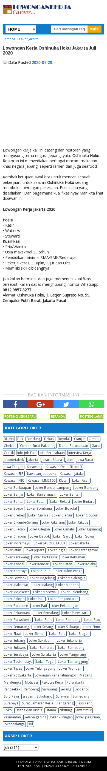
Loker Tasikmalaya (18, 661)
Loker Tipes (13, 668)
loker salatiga (14, 724)
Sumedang (81, 696)
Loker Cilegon (39, 529)
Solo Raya (11, 696)
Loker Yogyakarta (17, 675)
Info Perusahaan (52, 452)
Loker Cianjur (62, 515)
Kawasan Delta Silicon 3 (64, 466)
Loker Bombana (39, 508)
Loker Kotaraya (15, 571)
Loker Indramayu (17, 543)
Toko (8, 710)
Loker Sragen (79, 633)
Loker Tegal (45, 661)
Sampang (49, 689)
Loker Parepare (16, 605)
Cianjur (79, 438)
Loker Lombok (15, 578)
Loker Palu (36, 598)
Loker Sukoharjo (69, 640)
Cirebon (10, 445)
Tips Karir (84, 703)
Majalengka (12, 682)
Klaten (64, 480)
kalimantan (12, 717)
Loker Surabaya (16, 654)
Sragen (27, 696)
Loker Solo (57, 633)
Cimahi (94, 438)
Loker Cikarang (53, 522)
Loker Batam (37, 501)
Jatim (69, 459)
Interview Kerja (79, 452)
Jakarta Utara (52, 459)
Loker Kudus (40, 571)
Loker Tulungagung (40, 668)
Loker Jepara (34, 550)
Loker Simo (91, 626)
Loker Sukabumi (41, 640)
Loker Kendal (14, 564)
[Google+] (41, 404)
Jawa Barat (85, 459)
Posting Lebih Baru (20, 416)
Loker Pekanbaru (17, 612)
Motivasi (31, 682)
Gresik (9, 452)
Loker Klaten (62, 564)
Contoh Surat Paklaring (37, 445)
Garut (96, 445)
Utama (51, 710)
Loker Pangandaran (63, 598)
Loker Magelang (42, 578)
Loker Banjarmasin (41, 494)
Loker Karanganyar (83, 550)
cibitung (66, 710)
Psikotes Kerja (52, 682)
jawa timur (83, 710)
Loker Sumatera (42, 647)
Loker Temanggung (73, 661)
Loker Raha (43, 619)
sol (30, 724)
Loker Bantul (13, 501)
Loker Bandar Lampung (53, 487)
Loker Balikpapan (17, 487)
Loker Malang (42, 584)
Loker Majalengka (71, 578)
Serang (65, 689)
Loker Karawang (16, 557)
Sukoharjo (44, 696)
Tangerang (65, 703)
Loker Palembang (74, 592)
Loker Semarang (16, 626)
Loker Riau (92, 619)
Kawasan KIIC (14, 480)
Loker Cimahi (64, 529)
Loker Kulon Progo (68, 571)
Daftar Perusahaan (73, 445)
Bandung (34, 438)
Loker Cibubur (87, 515)
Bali (20, 438)
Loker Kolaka (86, 564)
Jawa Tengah (13, 466)
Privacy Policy (56, 766)
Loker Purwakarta (75, 612)
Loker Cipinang (89, 529)
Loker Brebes (14, 515)
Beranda (58, 416)
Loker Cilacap (14, 529)
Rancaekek (12, 689)
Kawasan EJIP (14, 473)
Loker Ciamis (38, 515)
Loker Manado (67, 584)
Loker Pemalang (46, 612)
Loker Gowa (84, 536)
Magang (86, 675)
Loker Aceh (80, 480)
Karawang (34, 466)
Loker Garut (62, 536)
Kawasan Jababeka (41, 473)
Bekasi (49, 438)
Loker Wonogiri (71, 668)
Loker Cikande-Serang (21, 522)
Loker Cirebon (15, 536)
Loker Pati (39, 605)
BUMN (9, 438)
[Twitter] (66, 404)
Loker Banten (70, 494)
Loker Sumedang (71, 647)
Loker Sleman (35, 633)
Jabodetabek (14, 459)
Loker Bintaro (84, 501)
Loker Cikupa (78, 522)
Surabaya (11, 703)
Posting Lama (91, 416)
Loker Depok (40, 536)
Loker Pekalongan (64, 605)
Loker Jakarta (79, 543)
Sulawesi (62, 696)
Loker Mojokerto (17, 592)
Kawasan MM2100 (41, 480)
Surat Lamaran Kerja (37, 703)
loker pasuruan (88, 717)
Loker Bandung (86, 487)
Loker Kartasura (44, 557)
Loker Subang (14, 640)
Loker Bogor (13, 508)
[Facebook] (15, 404)
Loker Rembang (68, 619)
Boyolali (64, 438)
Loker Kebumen (73, 557)
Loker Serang (43, 626)
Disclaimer (80, 766)
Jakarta (32, 459)
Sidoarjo (81, 689)
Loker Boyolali (66, 508)
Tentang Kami (29, 766)
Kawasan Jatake (72, 473)
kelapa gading (35, 717)
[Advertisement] (53, 109)
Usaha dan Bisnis (28, 710)
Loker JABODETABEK (49, 543)
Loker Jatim (12, 550)
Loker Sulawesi (15, 647)
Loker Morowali (45, 592)
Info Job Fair (26, 452)
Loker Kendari (38, 564)
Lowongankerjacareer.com (67, 762)
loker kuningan (61, 717)
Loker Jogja (56, 550)
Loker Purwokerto (18, 619)
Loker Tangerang (73, 654)
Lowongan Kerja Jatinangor (55, 675)
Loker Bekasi (60, 501)
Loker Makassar (16, 584)
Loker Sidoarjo (68, 626)
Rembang (31, 689)
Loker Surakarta (44, 654)
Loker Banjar (14, 494)
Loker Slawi (12, 633)
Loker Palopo (14, 598)
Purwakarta (75, 682)
